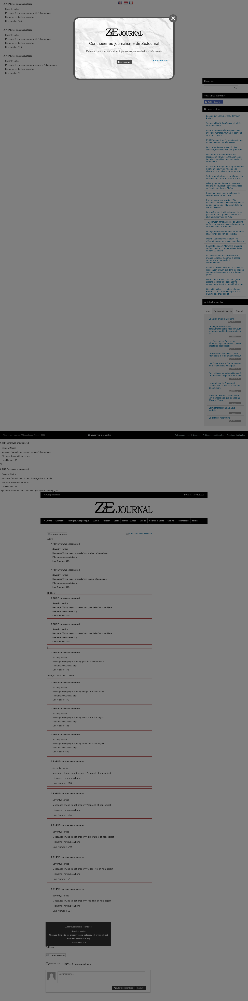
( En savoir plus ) (160, 60)
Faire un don (124, 62)
